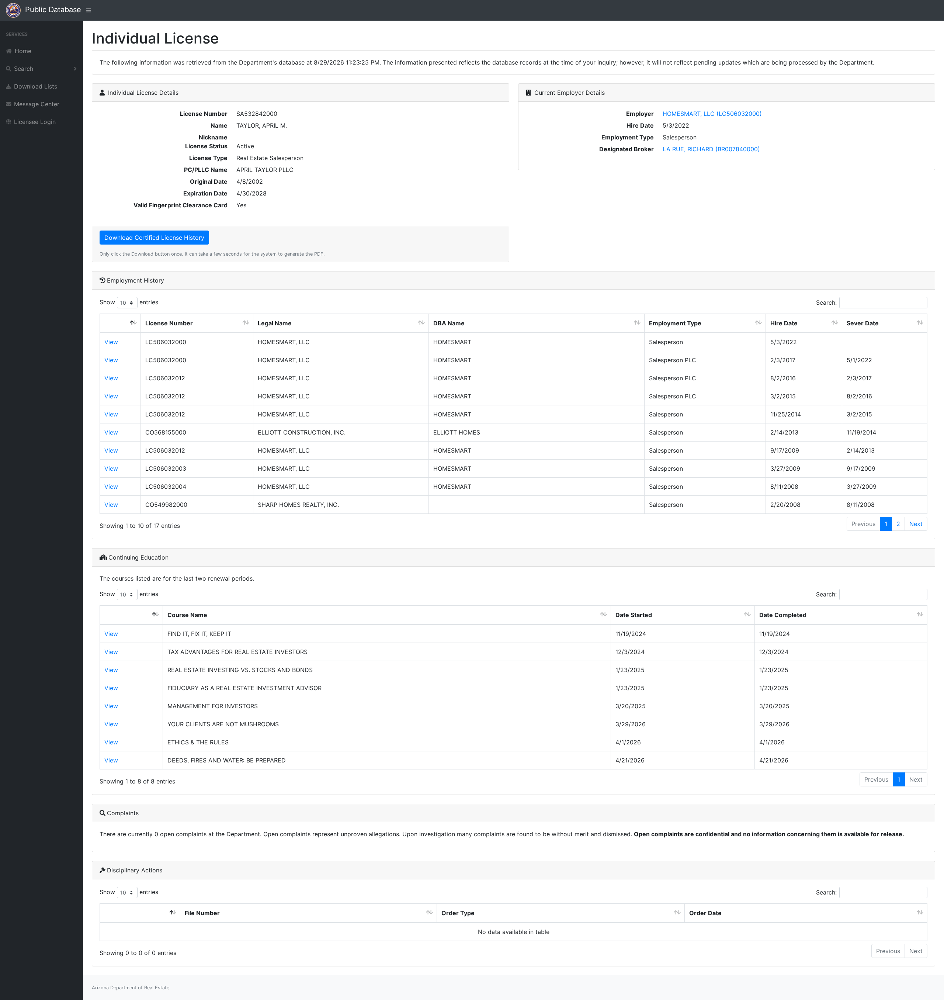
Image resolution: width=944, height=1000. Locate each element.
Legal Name (275, 323)
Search (23, 68)
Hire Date (784, 323)
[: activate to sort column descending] (120, 323)
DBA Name (449, 323)
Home (23, 51)
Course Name (187, 615)
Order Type (458, 913)
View (111, 342)
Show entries (129, 302)
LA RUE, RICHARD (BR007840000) (711, 149)
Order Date (705, 913)
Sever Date (863, 323)
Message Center (36, 104)
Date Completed (782, 615)
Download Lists (35, 86)
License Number (169, 323)
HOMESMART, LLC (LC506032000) (712, 113)
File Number (202, 913)
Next (916, 523)
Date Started (633, 615)
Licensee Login (35, 121)
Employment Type (675, 323)
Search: (826, 302)
